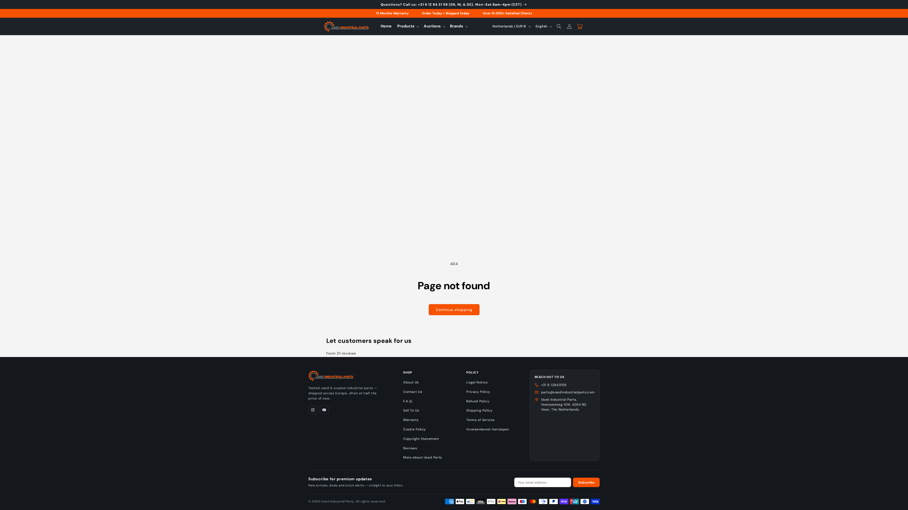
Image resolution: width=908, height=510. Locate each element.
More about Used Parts (422, 457)
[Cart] (580, 26)
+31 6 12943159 (554, 385)
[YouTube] (324, 409)
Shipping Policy (479, 410)
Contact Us (412, 392)
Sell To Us (411, 410)
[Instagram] (312, 409)
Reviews (410, 448)
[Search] (559, 26)
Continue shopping (454, 309)
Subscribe (586, 482)
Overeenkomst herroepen (487, 429)
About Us (411, 382)
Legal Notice (477, 382)
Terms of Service (480, 420)
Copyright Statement (421, 439)
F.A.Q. (408, 401)
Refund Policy (477, 401)
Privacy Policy (478, 392)
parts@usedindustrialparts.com (568, 392)
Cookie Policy (414, 429)
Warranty (411, 420)
